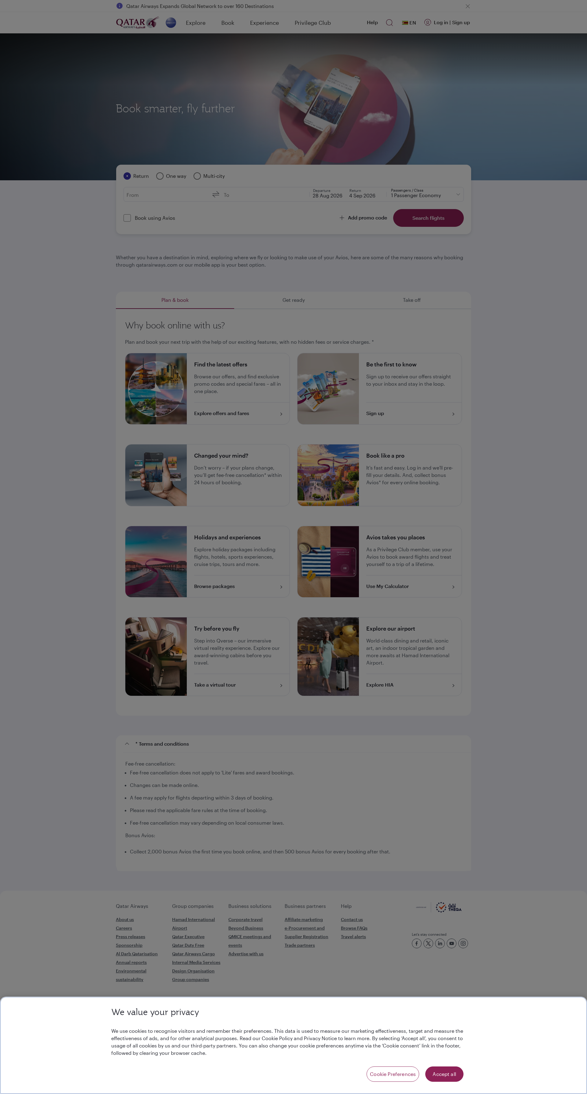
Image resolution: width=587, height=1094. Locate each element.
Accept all (444, 1074)
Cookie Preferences (393, 1074)
